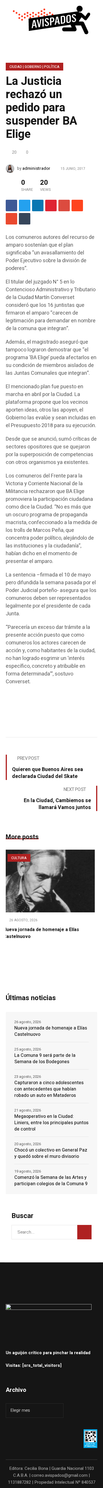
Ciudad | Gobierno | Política (34, 66)
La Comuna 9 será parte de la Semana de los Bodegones (45, 1058)
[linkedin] (37, 205)
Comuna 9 (42, 858)
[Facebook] (11, 205)
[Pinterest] (51, 205)
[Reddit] (77, 205)
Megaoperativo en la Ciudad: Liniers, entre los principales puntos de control (51, 1123)
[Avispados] (51, 20)
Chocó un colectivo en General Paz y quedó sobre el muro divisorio (50, 1153)
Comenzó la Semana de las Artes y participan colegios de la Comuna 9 (51, 1180)
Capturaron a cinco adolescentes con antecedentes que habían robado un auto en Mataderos (49, 1089)
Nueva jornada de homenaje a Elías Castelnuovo (50, 1031)
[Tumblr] (24, 218)
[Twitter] (24, 205)
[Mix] (11, 218)
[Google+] (64, 205)
